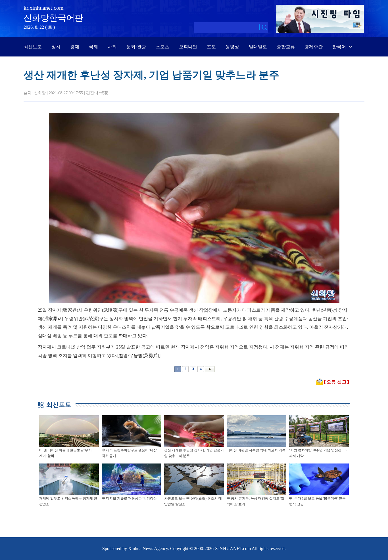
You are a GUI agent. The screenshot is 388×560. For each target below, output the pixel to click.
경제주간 (313, 46)
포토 (211, 46)
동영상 (232, 46)
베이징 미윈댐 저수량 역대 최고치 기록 (256, 450)
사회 (112, 46)
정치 (56, 46)
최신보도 (33, 46)
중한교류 (286, 46)
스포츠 (162, 46)
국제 (93, 46)
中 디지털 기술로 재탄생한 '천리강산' (129, 498)
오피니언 (188, 46)
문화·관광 (136, 46)
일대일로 (258, 46)
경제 (74, 46)
